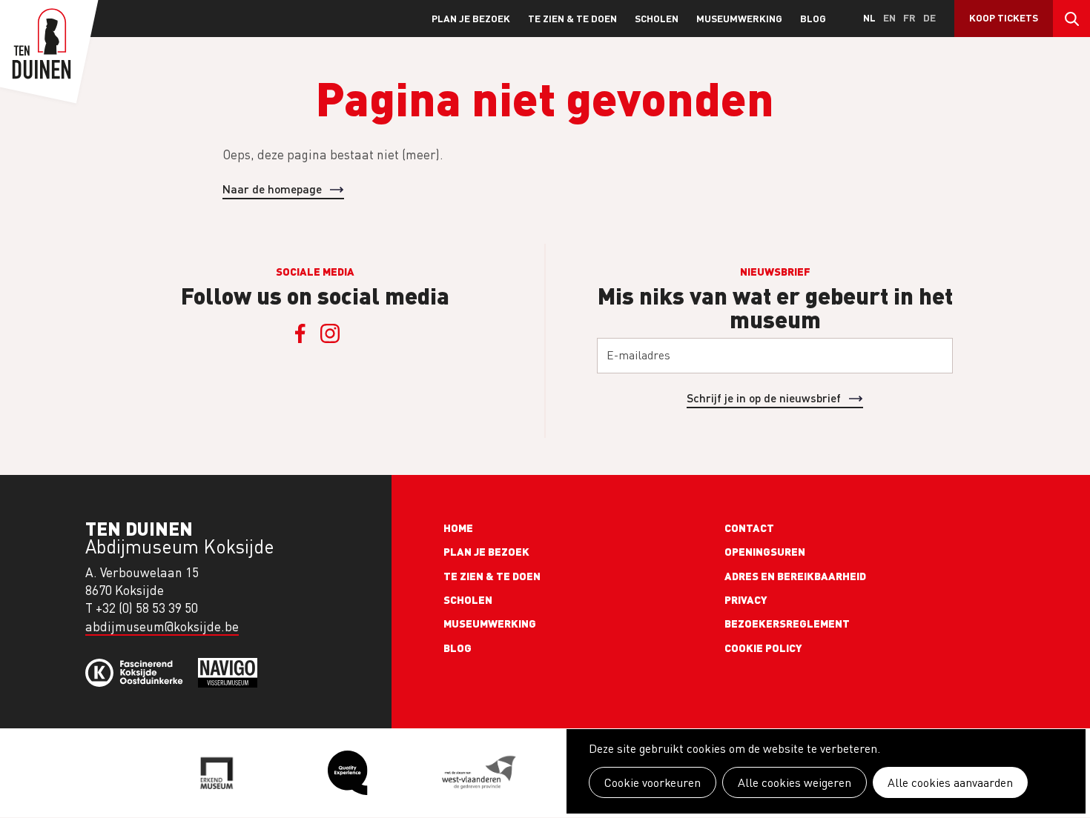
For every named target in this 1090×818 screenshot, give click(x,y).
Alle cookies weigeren (794, 782)
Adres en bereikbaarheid (795, 575)
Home (458, 527)
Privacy (745, 599)
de (929, 17)
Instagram (330, 333)
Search (1071, 18)
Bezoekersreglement (787, 623)
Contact (749, 527)
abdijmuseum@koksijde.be (162, 626)
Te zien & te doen (572, 18)
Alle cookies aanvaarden (950, 782)
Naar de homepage (272, 189)
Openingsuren (764, 551)
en (889, 17)
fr (909, 17)
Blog (813, 18)
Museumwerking (739, 18)
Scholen (656, 18)
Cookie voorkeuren (652, 782)
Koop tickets (1003, 17)
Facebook (300, 333)
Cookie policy (763, 647)
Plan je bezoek (471, 18)
